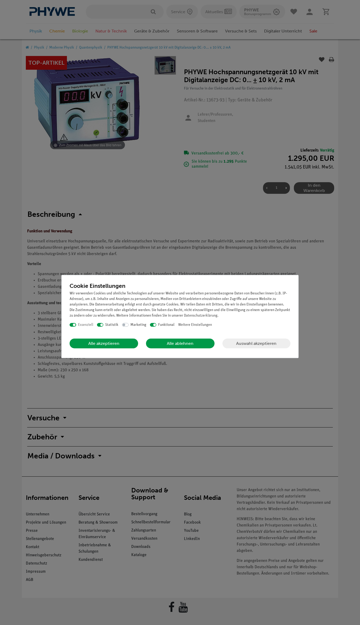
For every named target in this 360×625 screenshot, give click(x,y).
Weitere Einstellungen (195, 325)
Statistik (111, 325)
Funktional (166, 325)
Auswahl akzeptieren (256, 343)
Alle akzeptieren (103, 343)
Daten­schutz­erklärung (200, 316)
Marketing (138, 325)
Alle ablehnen (180, 343)
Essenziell (85, 325)
